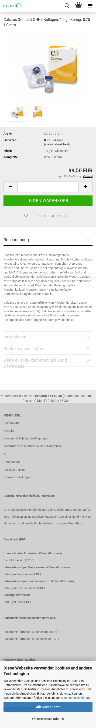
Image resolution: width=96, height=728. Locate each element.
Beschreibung (16, 239)
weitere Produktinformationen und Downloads (35, 362)
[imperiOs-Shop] (11, 6)
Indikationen (14, 337)
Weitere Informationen (48, 719)
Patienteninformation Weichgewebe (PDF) (31, 638)
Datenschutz (11, 462)
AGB (6, 454)
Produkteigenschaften (24, 348)
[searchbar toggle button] (67, 6)
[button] (10, 187)
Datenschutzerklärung (75, 697)
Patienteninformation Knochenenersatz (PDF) (33, 632)
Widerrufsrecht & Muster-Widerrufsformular (32, 446)
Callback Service (14, 469)
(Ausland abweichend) (57, 144)
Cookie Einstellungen (17, 477)
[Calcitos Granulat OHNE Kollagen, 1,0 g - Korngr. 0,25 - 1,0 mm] (48, 66)
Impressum (11, 422)
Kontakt (8, 430)
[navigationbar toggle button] (90, 6)
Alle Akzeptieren (48, 707)
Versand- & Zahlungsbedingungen (25, 438)
